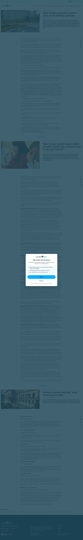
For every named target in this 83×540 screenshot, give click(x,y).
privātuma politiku (44, 263)
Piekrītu (41, 277)
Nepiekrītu (41, 280)
